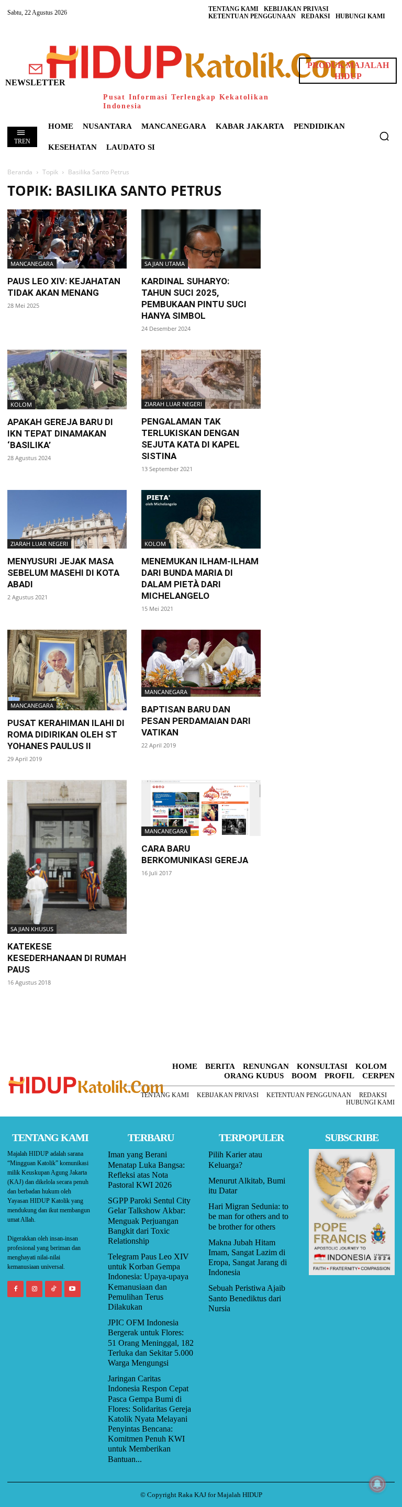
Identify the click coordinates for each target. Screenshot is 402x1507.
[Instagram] (34, 1289)
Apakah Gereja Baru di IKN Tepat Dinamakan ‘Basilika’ (60, 433)
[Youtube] (72, 1289)
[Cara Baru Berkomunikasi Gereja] (201, 808)
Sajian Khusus (31, 929)
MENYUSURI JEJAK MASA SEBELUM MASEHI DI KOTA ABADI (63, 572)
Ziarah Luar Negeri (173, 404)
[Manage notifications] (377, 1484)
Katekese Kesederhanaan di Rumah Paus (66, 958)
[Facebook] (15, 1289)
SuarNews (293, 188)
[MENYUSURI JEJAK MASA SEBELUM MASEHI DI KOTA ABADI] (67, 519)
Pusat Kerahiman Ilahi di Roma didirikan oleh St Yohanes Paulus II (66, 734)
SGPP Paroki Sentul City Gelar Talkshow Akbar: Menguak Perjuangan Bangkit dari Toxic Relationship (149, 1220)
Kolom (21, 404)
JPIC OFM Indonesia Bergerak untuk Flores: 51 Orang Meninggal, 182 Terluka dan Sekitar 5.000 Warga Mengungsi (151, 1342)
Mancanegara (31, 263)
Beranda (19, 172)
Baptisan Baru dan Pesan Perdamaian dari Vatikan (196, 721)
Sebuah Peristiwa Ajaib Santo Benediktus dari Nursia (246, 1297)
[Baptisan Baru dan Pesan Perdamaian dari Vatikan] (201, 663)
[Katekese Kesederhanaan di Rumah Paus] (67, 857)
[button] (384, 136)
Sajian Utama (164, 263)
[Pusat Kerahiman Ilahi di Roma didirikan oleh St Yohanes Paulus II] (67, 670)
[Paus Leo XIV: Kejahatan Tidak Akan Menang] (67, 239)
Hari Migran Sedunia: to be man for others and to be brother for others (248, 1216)
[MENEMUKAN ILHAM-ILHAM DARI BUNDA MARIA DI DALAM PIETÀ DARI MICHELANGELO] (201, 519)
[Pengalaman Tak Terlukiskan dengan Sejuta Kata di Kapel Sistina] (201, 379)
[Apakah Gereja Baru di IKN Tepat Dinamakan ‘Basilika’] (67, 379)
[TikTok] (53, 1289)
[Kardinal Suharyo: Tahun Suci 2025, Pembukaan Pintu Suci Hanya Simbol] (201, 239)
